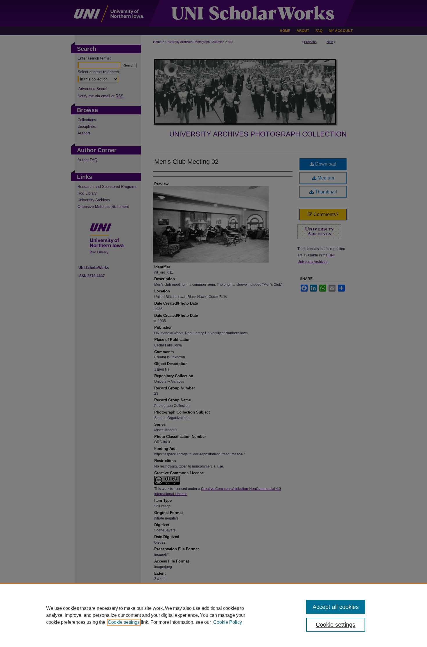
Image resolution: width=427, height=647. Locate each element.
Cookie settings (124, 622)
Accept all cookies (336, 607)
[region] (213, 615)
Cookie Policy (227, 622)
